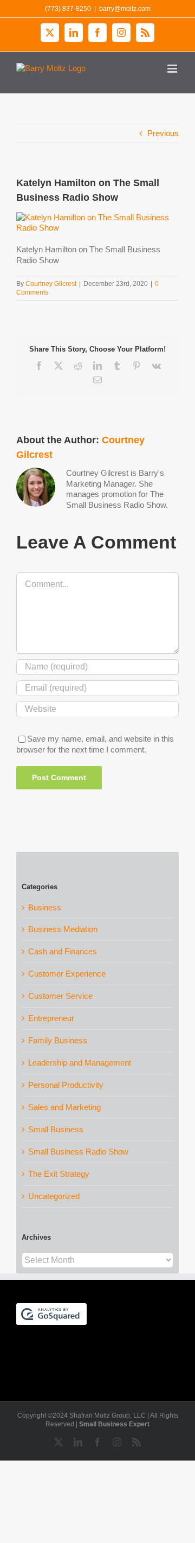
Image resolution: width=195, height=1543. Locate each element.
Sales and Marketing (64, 1107)
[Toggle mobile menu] (173, 68)
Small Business (55, 1129)
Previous (163, 133)
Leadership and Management (79, 1062)
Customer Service (60, 995)
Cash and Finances (62, 951)
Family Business (57, 1040)
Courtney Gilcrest (50, 284)
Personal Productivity (65, 1084)
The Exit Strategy (58, 1173)
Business (44, 907)
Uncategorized (54, 1196)
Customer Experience (67, 973)
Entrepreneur (51, 1018)
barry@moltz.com (125, 8)
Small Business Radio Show (78, 1151)
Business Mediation (63, 929)
